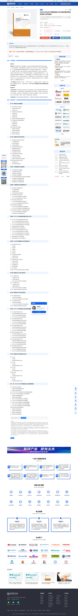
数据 (56, 3)
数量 (40, 34)
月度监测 (41, 600)
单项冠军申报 (50, 603)
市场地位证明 (50, 600)
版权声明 (11, 43)
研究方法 (65, 597)
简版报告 (41, 601)
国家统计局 (16, 610)
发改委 (12, 610)
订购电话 (41, 25)
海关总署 (34, 610)
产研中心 (42, 3)
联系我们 (65, 606)
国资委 (31, 610)
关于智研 (65, 595)
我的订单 (68, 0)
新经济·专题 (58, 601)
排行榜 (51, 3)
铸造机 (41, 9)
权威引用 (65, 598)
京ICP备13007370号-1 (35, 613)
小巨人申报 (50, 601)
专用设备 (21, 7)
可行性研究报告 (51, 597)
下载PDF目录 (66, 37)
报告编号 (41, 22)
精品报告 (41, 597)
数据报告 (57, 598)
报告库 (37, 3)
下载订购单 (57, 34)
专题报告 (49, 606)
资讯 (47, 3)
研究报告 (26, 3)
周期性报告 (58, 603)
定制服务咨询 (23, 417)
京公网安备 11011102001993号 (45, 613)
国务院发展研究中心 (22, 610)
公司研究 (57, 597)
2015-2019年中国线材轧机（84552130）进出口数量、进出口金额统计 (64, 583)
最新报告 (41, 595)
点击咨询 (39, 311)
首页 (9, 7)
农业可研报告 (58, 595)
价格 (40, 30)
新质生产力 (58, 600)
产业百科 (31, 3)
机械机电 (17, 7)
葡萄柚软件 (48, 610)
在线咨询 (56, 37)
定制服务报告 (50, 595)
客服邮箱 (41, 27)
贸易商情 (41, 598)
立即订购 (46, 37)
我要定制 (67, 176)
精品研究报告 (50, 598)
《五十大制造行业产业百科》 (39, 51)
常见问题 (65, 601)
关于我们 (63, 0)
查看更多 (62, 80)
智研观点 (20, 3)
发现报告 (43, 610)
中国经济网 (39, 610)
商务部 (28, 610)
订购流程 (65, 600)
